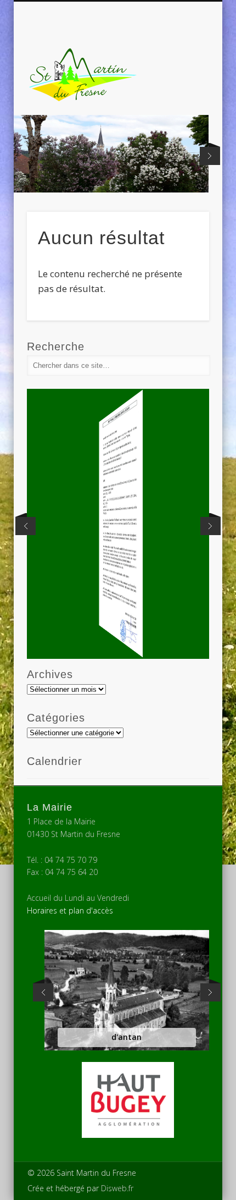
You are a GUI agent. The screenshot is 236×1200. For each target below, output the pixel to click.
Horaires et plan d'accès (70, 910)
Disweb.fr (117, 1188)
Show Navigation (182, 98)
